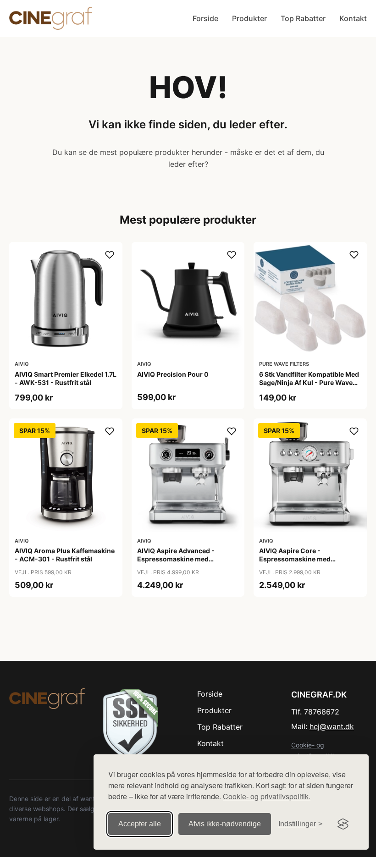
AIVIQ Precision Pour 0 (173, 374)
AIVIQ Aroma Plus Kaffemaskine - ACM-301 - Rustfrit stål (65, 555)
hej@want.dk (332, 726)
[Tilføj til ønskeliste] (109, 255)
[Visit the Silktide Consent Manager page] (343, 824)
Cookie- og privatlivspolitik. (266, 796)
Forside (205, 18)
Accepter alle (139, 824)
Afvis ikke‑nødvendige (224, 824)
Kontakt (353, 18)
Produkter (249, 18)
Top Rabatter (303, 18)
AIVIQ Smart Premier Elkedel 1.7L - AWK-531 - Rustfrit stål (65, 378)
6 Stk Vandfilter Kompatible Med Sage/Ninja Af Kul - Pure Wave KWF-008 (309, 382)
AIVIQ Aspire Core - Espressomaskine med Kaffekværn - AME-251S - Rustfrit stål (299, 563)
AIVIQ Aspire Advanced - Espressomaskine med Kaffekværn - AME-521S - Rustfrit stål (177, 563)
